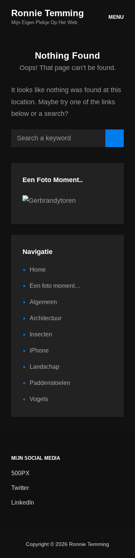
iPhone (39, 350)
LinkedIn (22, 502)
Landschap (44, 366)
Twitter (20, 488)
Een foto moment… (55, 286)
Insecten (41, 334)
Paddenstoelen (50, 383)
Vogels (39, 399)
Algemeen (43, 302)
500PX (20, 473)
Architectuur (46, 318)
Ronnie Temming (47, 13)
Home (38, 269)
